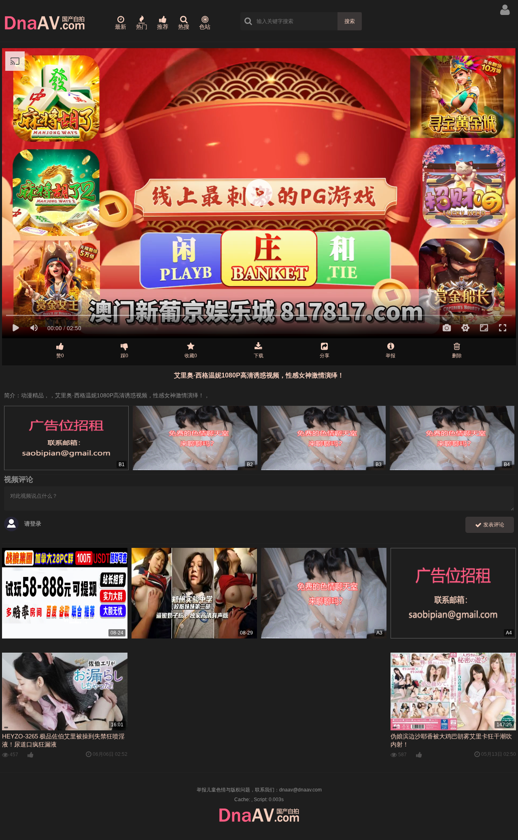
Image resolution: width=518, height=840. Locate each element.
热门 (141, 26)
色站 (204, 26)
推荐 (162, 26)
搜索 (349, 21)
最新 (120, 26)
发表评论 (493, 525)
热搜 (183, 26)
